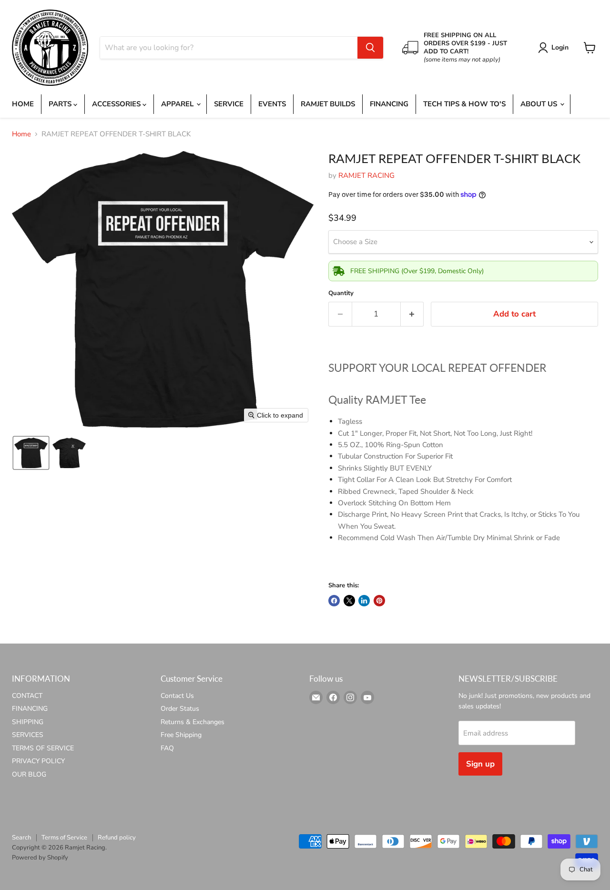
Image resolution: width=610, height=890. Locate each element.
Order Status (180, 708)
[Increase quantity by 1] (412, 314)
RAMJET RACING (366, 175)
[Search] (370, 48)
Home (21, 134)
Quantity (341, 293)
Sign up (480, 763)
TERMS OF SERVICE (43, 748)
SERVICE (229, 104)
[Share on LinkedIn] (364, 600)
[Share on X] (349, 600)
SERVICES (27, 734)
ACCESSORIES (117, 104)
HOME (23, 104)
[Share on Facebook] (334, 600)
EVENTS (272, 104)
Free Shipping (181, 734)
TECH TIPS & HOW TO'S (464, 104)
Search (21, 837)
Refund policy (117, 837)
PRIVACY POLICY (38, 761)
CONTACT (27, 695)
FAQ (167, 748)
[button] (555, 47)
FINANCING (389, 104)
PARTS (61, 104)
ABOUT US (539, 104)
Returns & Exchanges (192, 721)
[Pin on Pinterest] (379, 600)
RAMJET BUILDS (328, 104)
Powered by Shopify (40, 857)
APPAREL (178, 104)
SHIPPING (27, 721)
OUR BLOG (29, 774)
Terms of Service (64, 837)
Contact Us (177, 695)
